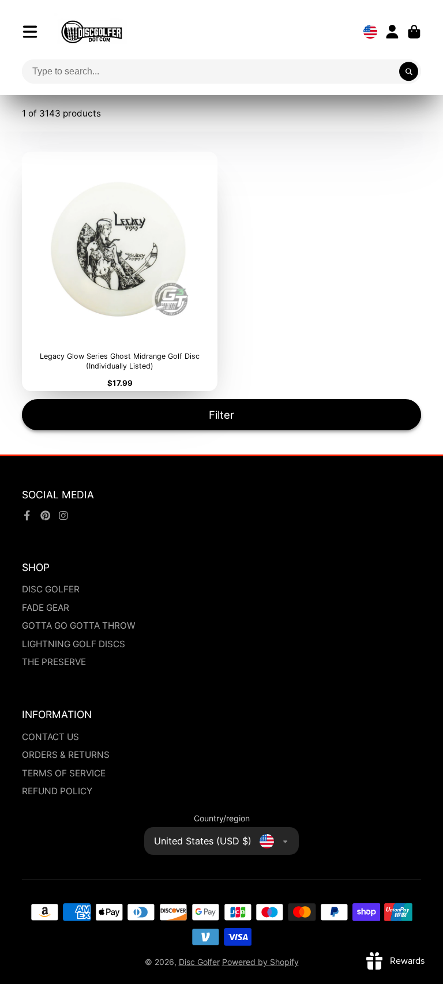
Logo (91, 31)
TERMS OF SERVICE (64, 773)
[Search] (409, 71)
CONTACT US (50, 736)
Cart (414, 32)
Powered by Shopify (260, 962)
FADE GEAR (45, 607)
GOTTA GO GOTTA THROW (79, 625)
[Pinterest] (45, 515)
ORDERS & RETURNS (66, 754)
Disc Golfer (199, 962)
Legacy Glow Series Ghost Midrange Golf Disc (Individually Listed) (119, 271)
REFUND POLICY (57, 791)
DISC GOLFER (51, 589)
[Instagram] (63, 515)
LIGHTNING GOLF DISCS (73, 644)
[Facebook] (27, 515)
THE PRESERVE (54, 661)
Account (392, 32)
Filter (221, 414)
